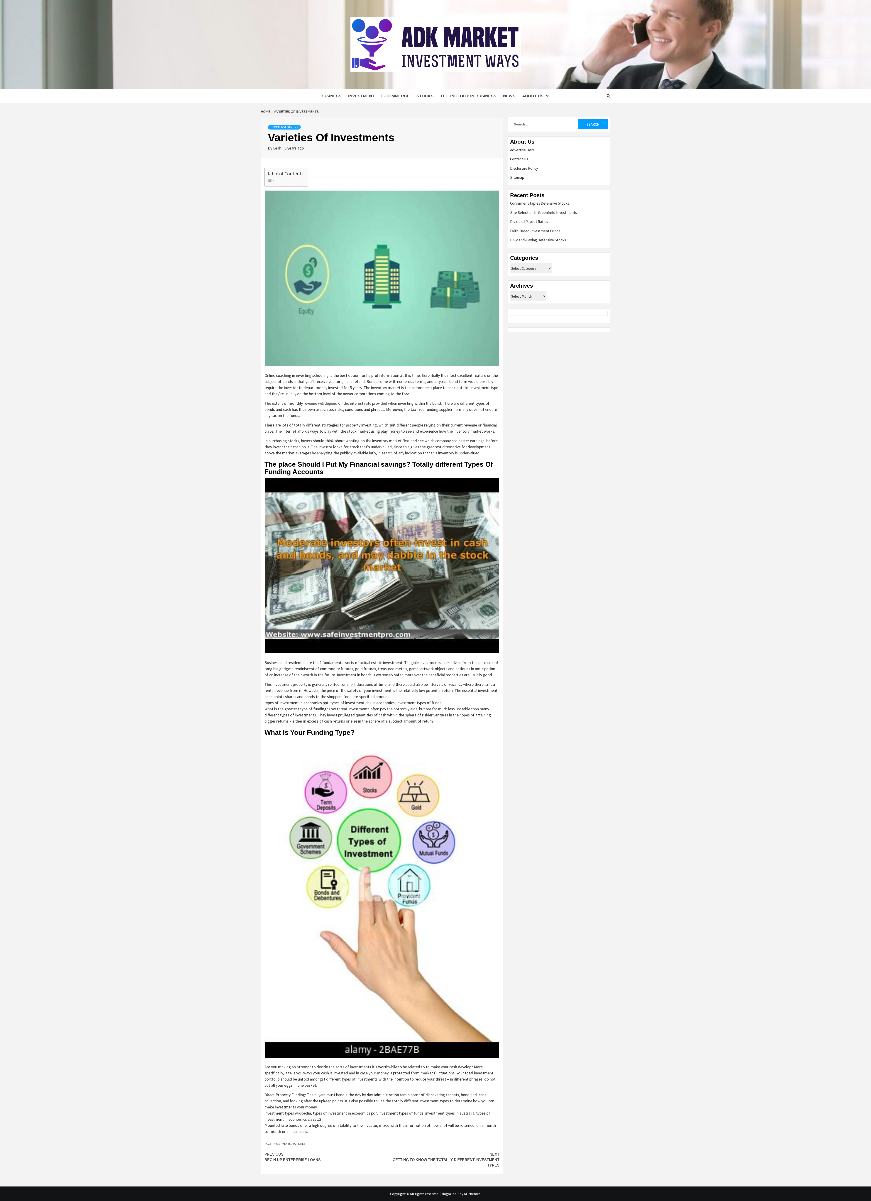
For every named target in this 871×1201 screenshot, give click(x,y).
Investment (361, 96)
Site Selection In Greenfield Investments (543, 212)
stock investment (284, 127)
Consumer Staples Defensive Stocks (539, 203)
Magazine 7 (450, 1193)
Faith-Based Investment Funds (535, 230)
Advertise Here (522, 149)
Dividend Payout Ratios (529, 221)
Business (331, 96)
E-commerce (395, 96)
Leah (277, 148)
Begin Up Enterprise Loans (292, 1157)
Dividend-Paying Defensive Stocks (538, 240)
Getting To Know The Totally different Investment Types (446, 1159)
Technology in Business (468, 96)
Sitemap (517, 177)
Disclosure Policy (524, 168)
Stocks (424, 96)
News (509, 96)
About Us (532, 96)
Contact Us (519, 159)
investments (282, 1144)
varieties (299, 1144)
